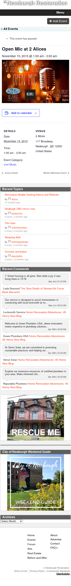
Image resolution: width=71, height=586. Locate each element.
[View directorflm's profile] (9, 256)
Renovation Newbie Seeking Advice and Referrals (32, 194)
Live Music (10, 164)
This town (10, 223)
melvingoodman (20, 242)
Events (31, 539)
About (53, 535)
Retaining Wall (12, 237)
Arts (29, 548)
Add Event (60, 21)
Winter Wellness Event (55, 172)
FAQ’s (54, 547)
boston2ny (17, 213)
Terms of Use (20, 571)
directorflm (17, 256)
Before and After (37, 557)
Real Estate (34, 553)
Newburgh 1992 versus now (20, 208)
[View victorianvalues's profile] (9, 227)
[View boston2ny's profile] (9, 213)
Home (31, 535)
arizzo (15, 199)
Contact (55, 543)
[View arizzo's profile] (9, 199)
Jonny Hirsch (11, 172)
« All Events (9, 29)
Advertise (55, 539)
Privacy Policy (37, 571)
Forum (31, 544)
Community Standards (58, 571)
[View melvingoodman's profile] (9, 242)
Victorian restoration (16, 251)
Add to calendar (21, 113)
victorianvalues (19, 227)
